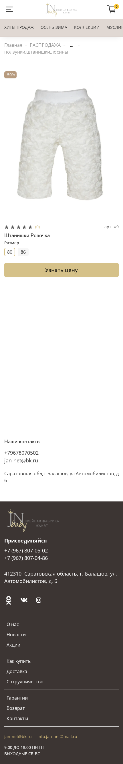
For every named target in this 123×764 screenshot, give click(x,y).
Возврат (16, 708)
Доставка (17, 671)
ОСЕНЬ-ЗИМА (54, 27)
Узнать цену (61, 270)
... (71, 45)
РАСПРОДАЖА (45, 45)
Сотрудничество (25, 681)
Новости (16, 634)
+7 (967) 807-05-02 (26, 550)
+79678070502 (21, 452)
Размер (11, 243)
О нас (13, 624)
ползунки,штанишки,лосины (36, 52)
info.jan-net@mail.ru (57, 736)
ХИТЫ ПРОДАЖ (19, 27)
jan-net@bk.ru (21, 460)
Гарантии (17, 698)
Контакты (17, 718)
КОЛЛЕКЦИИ (87, 27)
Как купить (19, 661)
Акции (13, 645)
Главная (13, 45)
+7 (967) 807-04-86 (26, 557)
